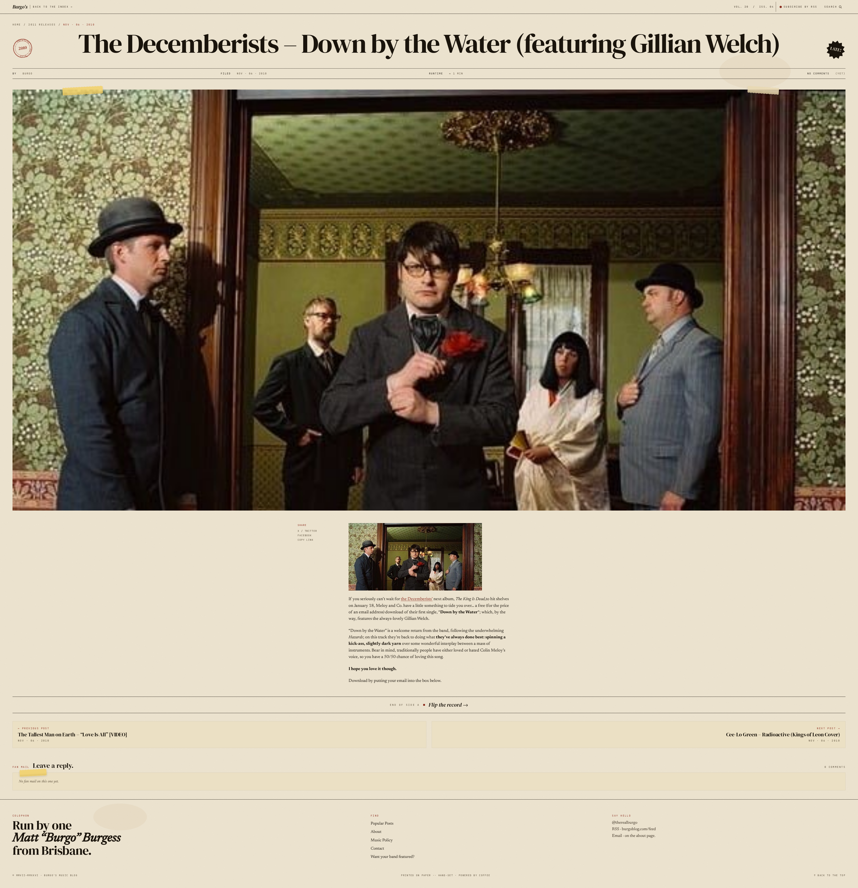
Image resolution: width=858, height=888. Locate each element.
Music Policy (382, 840)
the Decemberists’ (417, 599)
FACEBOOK (305, 535)
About (376, 832)
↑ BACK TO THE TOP (829, 875)
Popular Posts (382, 824)
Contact (377, 849)
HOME (17, 24)
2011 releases (42, 24)
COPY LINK (305, 539)
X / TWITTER (307, 530)
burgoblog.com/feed (639, 829)
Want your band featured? (392, 857)
